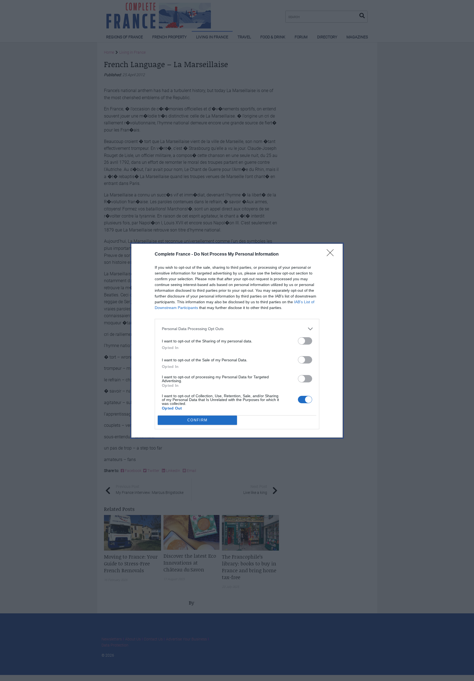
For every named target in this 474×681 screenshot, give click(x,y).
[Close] (332, 254)
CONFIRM (197, 420)
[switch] (305, 341)
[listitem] (237, 329)
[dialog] (237, 340)
